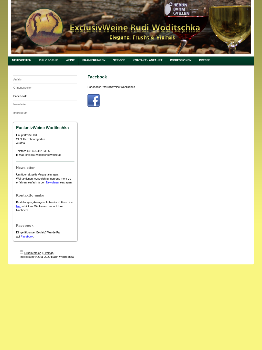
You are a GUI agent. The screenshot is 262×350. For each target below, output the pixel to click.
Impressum (27, 256)
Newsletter (52, 182)
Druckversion (32, 252)
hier (18, 206)
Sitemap (48, 252)
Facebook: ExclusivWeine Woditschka (111, 86)
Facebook (27, 236)
